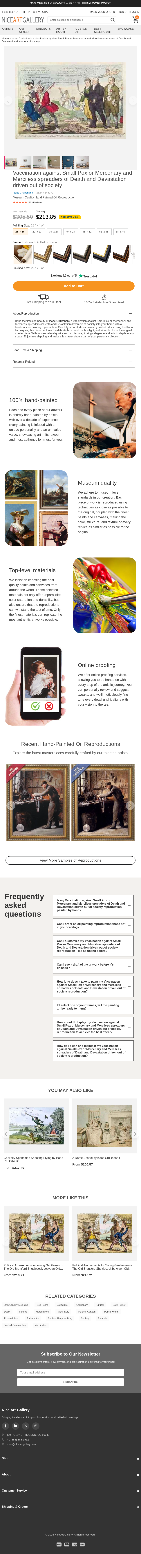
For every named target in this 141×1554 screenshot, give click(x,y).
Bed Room (42, 1305)
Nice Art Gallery (25, 20)
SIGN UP (123, 11)
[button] (8, 100)
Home (5, 38)
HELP (26, 11)
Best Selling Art (103, 30)
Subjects (43, 28)
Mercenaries (42, 1311)
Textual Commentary (15, 1325)
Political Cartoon (86, 1311)
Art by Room (61, 30)
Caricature (62, 1305)
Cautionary (82, 1305)
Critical (100, 1305)
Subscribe (70, 1382)
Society (85, 1318)
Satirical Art (33, 1318)
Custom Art (81, 30)
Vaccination (41, 1325)
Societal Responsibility (60, 1318)
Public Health (111, 1311)
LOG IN (134, 11)
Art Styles (24, 30)
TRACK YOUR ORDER (101, 11)
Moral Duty (63, 1311)
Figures (23, 1311)
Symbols (102, 1318)
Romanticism (11, 1318)
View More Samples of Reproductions (70, 860)
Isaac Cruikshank (22, 38)
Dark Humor (119, 1305)
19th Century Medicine (16, 1305)
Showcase (126, 28)
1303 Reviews (35, 202)
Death (7, 1311)
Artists (7, 28)
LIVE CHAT (42, 11)
